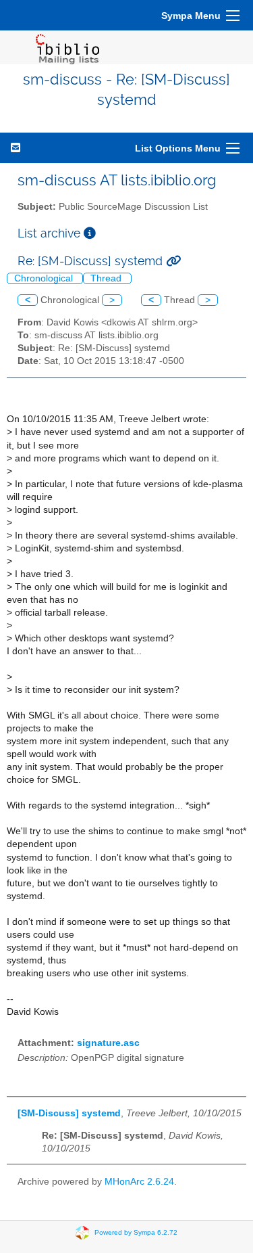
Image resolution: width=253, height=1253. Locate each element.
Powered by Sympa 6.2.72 (135, 1232)
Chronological (45, 278)
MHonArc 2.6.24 (139, 1182)
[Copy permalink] (173, 261)
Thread (107, 278)
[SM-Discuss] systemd (69, 1113)
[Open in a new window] (90, 233)
